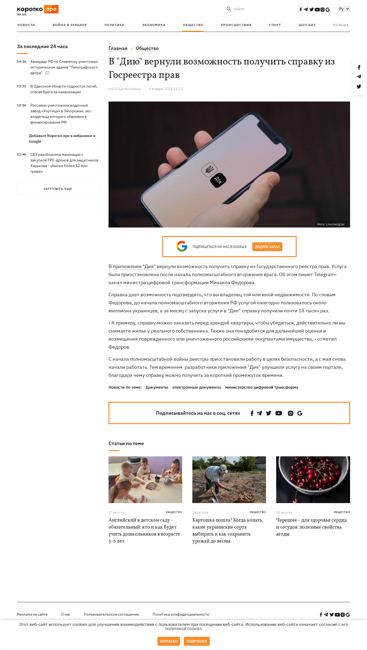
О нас (65, 614)
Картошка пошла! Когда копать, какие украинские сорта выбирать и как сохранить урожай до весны (227, 531)
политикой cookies (183, 629)
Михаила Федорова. (233, 282)
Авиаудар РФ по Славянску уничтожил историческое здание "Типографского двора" (64, 67)
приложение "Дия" (134, 266)
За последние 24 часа (42, 46)
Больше (341, 25)
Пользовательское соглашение (111, 614)
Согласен (168, 641)
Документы (157, 387)
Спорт (275, 25)
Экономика (153, 25)
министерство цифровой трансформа (261, 387)
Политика (114, 25)
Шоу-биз (307, 25)
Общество (193, 25)
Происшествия (236, 25)
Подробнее (196, 641)
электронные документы (196, 387)
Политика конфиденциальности (181, 614)
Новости (26, 25)
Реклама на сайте (32, 614)
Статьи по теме (126, 443)
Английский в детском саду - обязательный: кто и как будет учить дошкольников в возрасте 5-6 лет (144, 531)
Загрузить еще (57, 189)
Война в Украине (70, 25)
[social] (300, 9)
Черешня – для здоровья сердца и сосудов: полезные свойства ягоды (311, 527)
